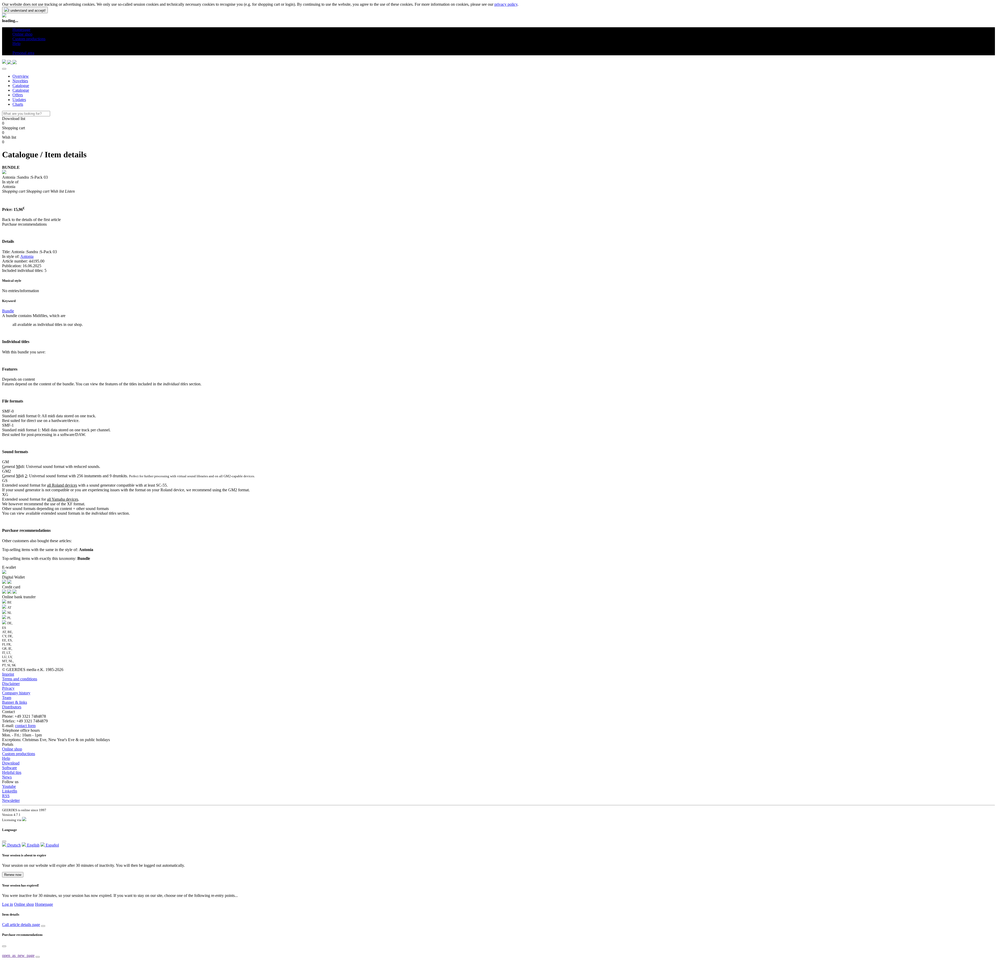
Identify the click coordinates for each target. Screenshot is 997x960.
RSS (6, 796)
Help (6, 758)
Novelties (20, 81)
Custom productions (18, 753)
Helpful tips (11, 772)
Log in (7, 904)
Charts (17, 104)
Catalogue (20, 85)
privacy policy (505, 4)
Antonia (26, 256)
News (7, 777)
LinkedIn (9, 791)
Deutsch (13, 845)
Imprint (8, 674)
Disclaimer (11, 683)
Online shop (12, 749)
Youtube (9, 786)
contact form (25, 725)
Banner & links (14, 702)
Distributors (11, 707)
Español (52, 845)
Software (9, 768)
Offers (17, 95)
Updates (19, 99)
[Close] (4, 69)
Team (6, 697)
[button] (14, 48)
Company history (16, 693)
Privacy (8, 688)
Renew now (12, 875)
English (32, 845)
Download (10, 763)
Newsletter (11, 800)
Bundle (8, 311)
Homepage (44, 904)
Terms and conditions (19, 679)
